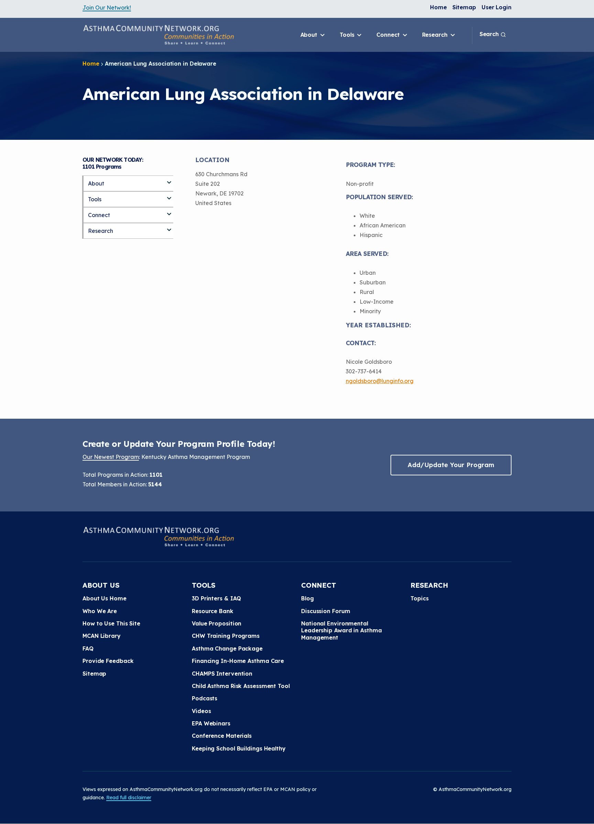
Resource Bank (212, 611)
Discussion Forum (325, 611)
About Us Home (104, 598)
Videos (201, 711)
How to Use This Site (111, 623)
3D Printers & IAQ (216, 598)
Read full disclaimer (128, 797)
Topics (419, 598)
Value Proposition (216, 623)
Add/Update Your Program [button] (451, 465)
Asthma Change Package (227, 648)
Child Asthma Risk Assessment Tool (241, 685)
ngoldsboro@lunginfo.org (380, 380)
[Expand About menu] (169, 180)
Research (435, 34)
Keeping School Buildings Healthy (239, 748)
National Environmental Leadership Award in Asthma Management (341, 630)
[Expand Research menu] (169, 227)
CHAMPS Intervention (222, 673)
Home (438, 7)
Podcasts (204, 698)
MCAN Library (101, 635)
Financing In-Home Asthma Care (238, 660)
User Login (497, 7)
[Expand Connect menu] (169, 211)
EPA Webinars (211, 723)
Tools (348, 34)
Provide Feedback (107, 660)
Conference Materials (222, 735)
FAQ (88, 648)
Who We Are (99, 611)
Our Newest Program (110, 456)
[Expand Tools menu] (169, 195)
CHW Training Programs (226, 635)
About (309, 34)
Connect (388, 34)
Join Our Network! (106, 7)
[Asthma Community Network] (158, 34)
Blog (307, 598)
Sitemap (464, 7)
